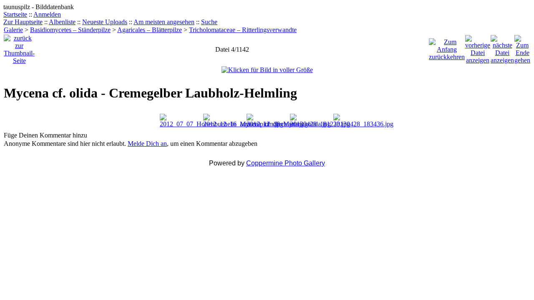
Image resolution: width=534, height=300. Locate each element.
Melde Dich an (147, 143)
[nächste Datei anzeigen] (502, 47)
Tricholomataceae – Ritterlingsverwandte (243, 29)
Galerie (13, 29)
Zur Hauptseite (23, 21)
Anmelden (47, 14)
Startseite (15, 14)
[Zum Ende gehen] (522, 47)
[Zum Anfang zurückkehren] (447, 47)
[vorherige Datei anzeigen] (477, 47)
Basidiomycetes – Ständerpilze (70, 29)
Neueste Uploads (104, 21)
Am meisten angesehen (164, 21)
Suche (209, 21)
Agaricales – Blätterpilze (149, 29)
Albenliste (62, 21)
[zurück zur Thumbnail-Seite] (19, 47)
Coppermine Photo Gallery (285, 163)
